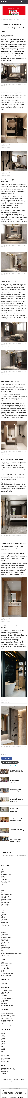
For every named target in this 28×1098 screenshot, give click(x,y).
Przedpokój (4, 919)
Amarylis (3, 1040)
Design (10, 1081)
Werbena (3, 1049)
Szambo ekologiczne (6, 906)
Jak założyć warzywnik (7, 1020)
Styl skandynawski (5, 925)
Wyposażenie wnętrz (6, 963)
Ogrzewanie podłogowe (7, 998)
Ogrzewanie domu (5, 881)
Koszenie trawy (5, 942)
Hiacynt (3, 1032)
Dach (2, 876)
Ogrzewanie (4, 995)
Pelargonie (4, 1045)
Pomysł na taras (5, 1061)
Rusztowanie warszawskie (8, 901)
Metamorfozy (4, 922)
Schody (3, 869)
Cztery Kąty (4, 983)
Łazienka (3, 914)
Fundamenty (4, 882)
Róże (2, 1035)
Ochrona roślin (4, 939)
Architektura (16, 1081)
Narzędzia (3, 897)
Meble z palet (4, 940)
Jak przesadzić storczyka (7, 1013)
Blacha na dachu (5, 904)
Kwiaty (2, 1051)
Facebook (14, 1083)
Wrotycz (3, 950)
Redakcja (3, 1073)
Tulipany (3, 1036)
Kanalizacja (4, 1003)
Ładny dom (5, 1079)
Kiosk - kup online (14, 8)
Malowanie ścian (5, 896)
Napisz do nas (4, 1071)
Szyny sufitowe (5, 1000)
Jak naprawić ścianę (6, 1021)
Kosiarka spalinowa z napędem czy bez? (11, 953)
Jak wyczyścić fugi (6, 1017)
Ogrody (19, 1079)
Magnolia (3, 952)
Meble (2, 962)
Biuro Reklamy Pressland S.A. (8, 1070)
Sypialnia (3, 916)
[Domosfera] (5, 2)
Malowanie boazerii (6, 899)
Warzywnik (4, 945)
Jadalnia (3, 920)
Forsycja (3, 1043)
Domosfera (3, 18)
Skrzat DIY (3, 1012)
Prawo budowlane (5, 992)
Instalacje (3, 886)
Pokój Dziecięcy (5, 965)
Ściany (2, 884)
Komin (2, 871)
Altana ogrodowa (5, 934)
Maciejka (3, 1041)
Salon (2, 912)
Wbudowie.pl (4, 993)
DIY (2, 1023)
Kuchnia (3, 917)
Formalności (4, 878)
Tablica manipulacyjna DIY (7, 1025)
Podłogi (3, 893)
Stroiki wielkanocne (6, 975)
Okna (2, 873)
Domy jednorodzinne (6, 1058)
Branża (2, 1060)
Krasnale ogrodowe (6, 949)
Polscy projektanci (5, 968)
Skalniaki (3, 936)
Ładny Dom (4, 982)
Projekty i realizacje (12, 18)
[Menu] (26, 2)
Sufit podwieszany (5, 902)
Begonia (3, 1033)
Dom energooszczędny (7, 1005)
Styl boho (3, 924)
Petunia (3, 1048)
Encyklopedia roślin (6, 947)
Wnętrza (23, 1079)
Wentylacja (3, 1002)
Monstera (3, 932)
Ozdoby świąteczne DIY (7, 967)
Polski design (4, 972)
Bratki (2, 1046)
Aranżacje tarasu (5, 944)
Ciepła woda (4, 879)
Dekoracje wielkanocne (7, 973)
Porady (3, 868)
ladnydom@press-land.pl (7, 1068)
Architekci (3, 970)
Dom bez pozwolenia (6, 990)
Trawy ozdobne (5, 955)
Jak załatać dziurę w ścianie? (8, 1015)
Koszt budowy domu (6, 874)
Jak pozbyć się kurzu (6, 1018)
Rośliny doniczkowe (6, 937)
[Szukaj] (22, 2)
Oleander (3, 1038)
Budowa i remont (13, 1079)
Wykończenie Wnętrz (6, 894)
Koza (2, 997)
